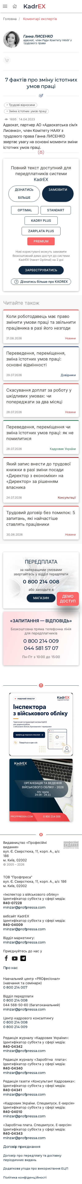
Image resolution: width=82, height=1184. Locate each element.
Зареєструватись (41, 270)
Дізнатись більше (24, 194)
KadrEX (41, 179)
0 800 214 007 (15, 987)
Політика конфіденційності (24, 1177)
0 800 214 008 (15, 1000)
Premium (41, 241)
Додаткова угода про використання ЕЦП (35, 1168)
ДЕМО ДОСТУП (68, 598)
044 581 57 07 (41, 648)
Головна (10, 19)
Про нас (10, 968)
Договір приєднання (21, 1147)
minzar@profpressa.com (24, 907)
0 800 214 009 (41, 641)
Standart (55, 210)
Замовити (58, 190)
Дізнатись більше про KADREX (44, 282)
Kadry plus (41, 221)
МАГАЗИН (41, 598)
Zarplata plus (41, 231)
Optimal (25, 210)
